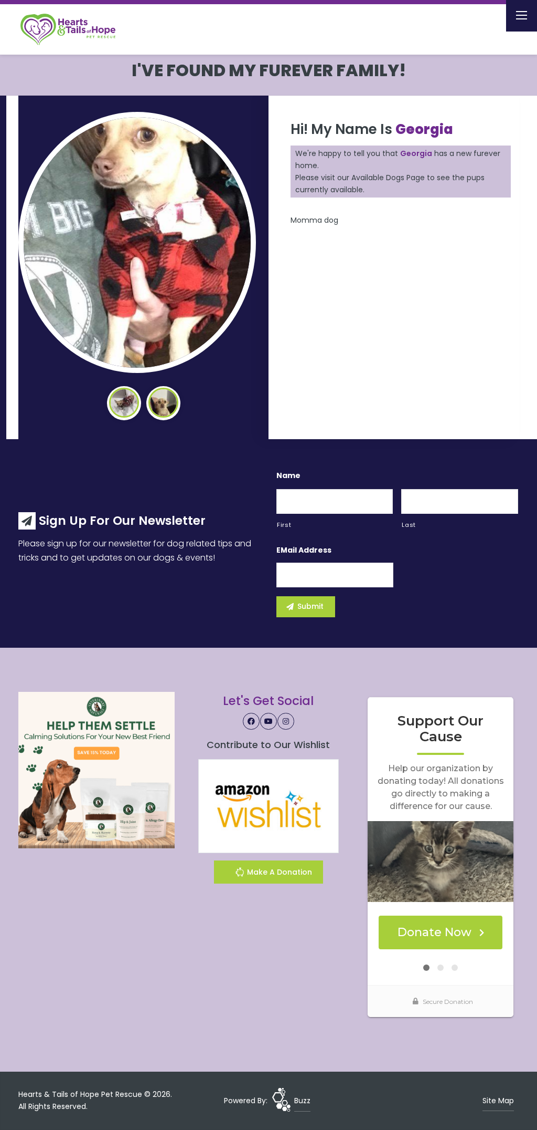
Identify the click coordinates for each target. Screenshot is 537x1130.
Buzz (302, 1100)
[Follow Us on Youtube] (268, 721)
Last (409, 525)
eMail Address (303, 550)
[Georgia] (137, 242)
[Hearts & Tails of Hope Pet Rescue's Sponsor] (96, 769)
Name (288, 475)
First (284, 525)
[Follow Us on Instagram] (285, 721)
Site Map (498, 1100)
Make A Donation (278, 872)
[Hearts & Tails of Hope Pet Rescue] (76, 29)
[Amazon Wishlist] (268, 805)
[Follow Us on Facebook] (251, 721)
